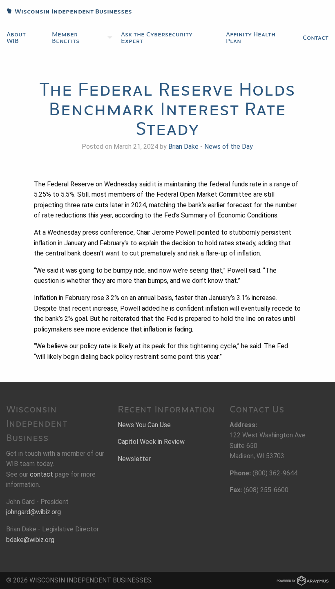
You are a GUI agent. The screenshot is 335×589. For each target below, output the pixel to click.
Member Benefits (65, 38)
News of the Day (228, 146)
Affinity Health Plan (250, 38)
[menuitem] (22, 37)
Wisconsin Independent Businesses (66, 11)
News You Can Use (144, 425)
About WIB (16, 38)
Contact (315, 37)
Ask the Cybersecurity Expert (156, 38)
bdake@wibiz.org (30, 540)
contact (41, 474)
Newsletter (134, 459)
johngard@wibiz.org (33, 512)
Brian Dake (183, 146)
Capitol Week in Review (151, 442)
